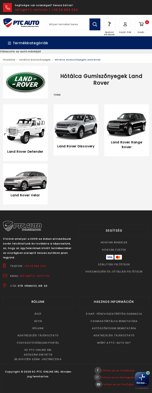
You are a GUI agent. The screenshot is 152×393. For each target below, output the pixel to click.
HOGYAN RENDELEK (114, 242)
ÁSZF (37, 314)
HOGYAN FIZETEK (114, 250)
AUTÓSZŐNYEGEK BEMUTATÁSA (114, 328)
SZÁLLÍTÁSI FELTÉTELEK (114, 264)
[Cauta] (94, 24)
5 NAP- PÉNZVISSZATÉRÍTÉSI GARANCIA (114, 314)
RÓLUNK (38, 328)
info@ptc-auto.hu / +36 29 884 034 (46, 10)
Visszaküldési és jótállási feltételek (114, 271)
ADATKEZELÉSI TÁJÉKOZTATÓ (37, 335)
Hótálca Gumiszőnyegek (35, 59)
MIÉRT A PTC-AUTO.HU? (114, 343)
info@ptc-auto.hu (35, 276)
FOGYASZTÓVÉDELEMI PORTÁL (38, 343)
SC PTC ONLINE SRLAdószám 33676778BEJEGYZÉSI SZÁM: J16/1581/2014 (38, 354)
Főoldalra (9, 59)
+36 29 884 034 (35, 266)
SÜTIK (38, 321)
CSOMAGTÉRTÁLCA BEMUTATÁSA (114, 321)
